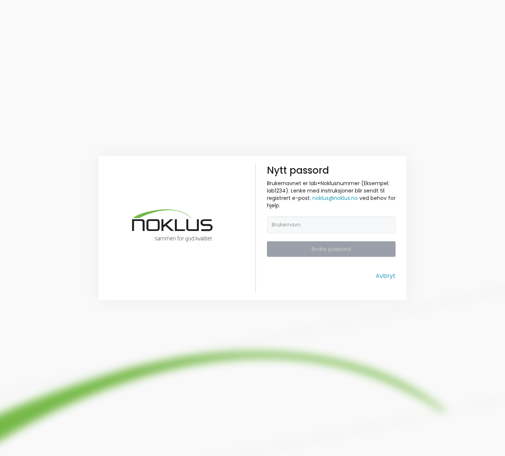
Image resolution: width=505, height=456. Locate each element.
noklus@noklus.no (335, 198)
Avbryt (386, 276)
